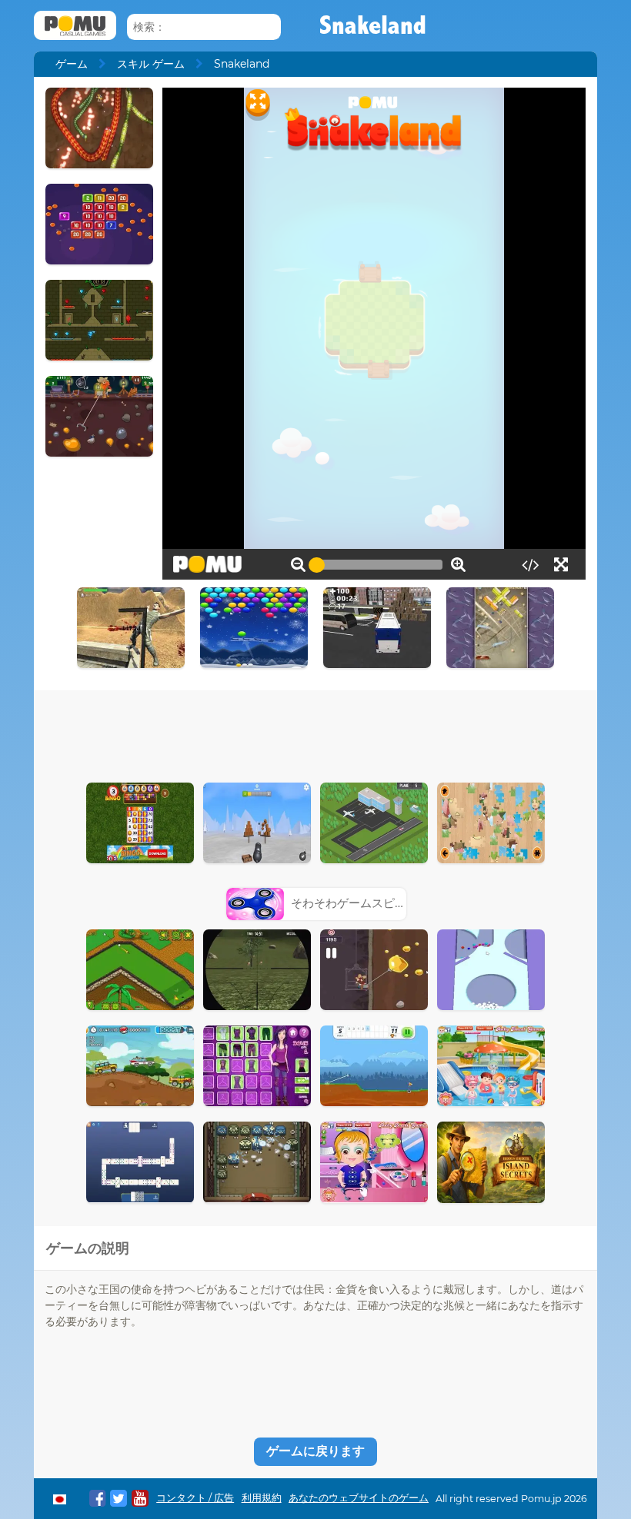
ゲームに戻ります (315, 1451)
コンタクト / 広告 (195, 1498)
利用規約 (262, 1498)
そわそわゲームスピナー (354, 903)
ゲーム (71, 64)
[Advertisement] (315, 732)
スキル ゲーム (151, 64)
